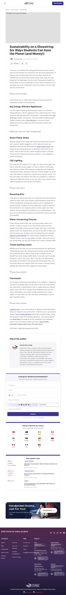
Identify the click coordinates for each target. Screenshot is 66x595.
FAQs (24, 549)
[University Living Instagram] (58, 533)
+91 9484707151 (41, 558)
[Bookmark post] (26, 63)
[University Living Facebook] (51, 533)
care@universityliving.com (31, 552)
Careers (25, 546)
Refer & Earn (5, 552)
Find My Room (47, 510)
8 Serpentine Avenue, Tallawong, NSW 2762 (56, 569)
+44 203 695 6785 (58, 552)
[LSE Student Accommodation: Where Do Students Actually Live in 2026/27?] (15, 464)
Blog (2, 546)
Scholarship (4, 549)
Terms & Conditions (42, 589)
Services (14, 542)
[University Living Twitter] (54, 533)
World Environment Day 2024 (28, 328)
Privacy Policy (41, 417)
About (3, 542)
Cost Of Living (16, 557)
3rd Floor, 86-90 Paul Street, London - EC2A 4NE (57, 548)
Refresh (44, 404)
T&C (35, 417)
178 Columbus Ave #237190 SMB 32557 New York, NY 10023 (40, 570)
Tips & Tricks (14, 9)
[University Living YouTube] (64, 533)
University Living (18, 59)
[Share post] (22, 63)
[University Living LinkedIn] (61, 533)
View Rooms (58, 3)
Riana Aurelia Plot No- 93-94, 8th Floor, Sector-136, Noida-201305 (41, 553)
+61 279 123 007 (58, 573)
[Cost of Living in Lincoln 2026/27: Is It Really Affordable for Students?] (15, 474)
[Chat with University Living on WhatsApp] (35, 558)
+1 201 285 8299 (41, 574)
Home (7, 9)
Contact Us (26, 542)
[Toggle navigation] (5, 3)
